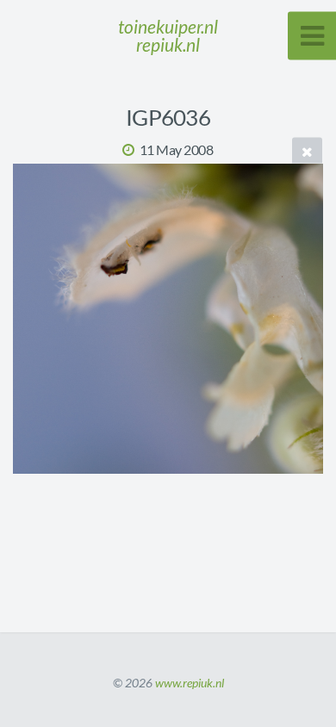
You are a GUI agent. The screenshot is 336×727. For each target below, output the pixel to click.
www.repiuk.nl (189, 682)
